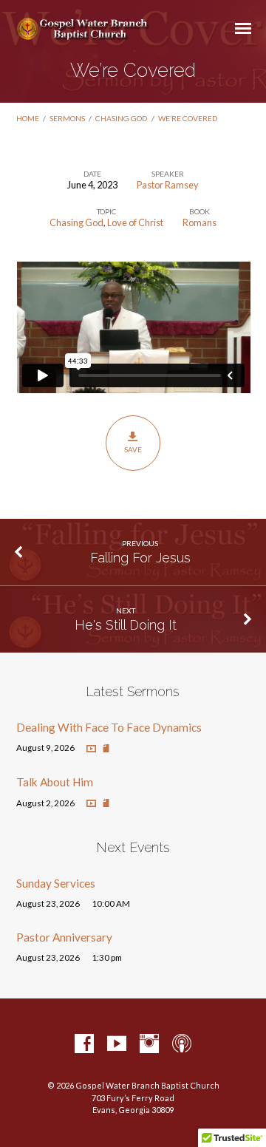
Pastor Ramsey (168, 185)
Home (27, 118)
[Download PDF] (106, 749)
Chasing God (121, 118)
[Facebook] (84, 1044)
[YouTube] (116, 1044)
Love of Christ (135, 222)
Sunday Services (55, 883)
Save (133, 449)
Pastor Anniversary (64, 937)
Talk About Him (54, 782)
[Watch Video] (91, 749)
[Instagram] (149, 1044)
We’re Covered (187, 118)
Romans (199, 222)
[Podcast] (181, 1044)
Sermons (67, 118)
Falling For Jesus (140, 557)
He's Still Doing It (126, 625)
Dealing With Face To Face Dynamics (109, 727)
